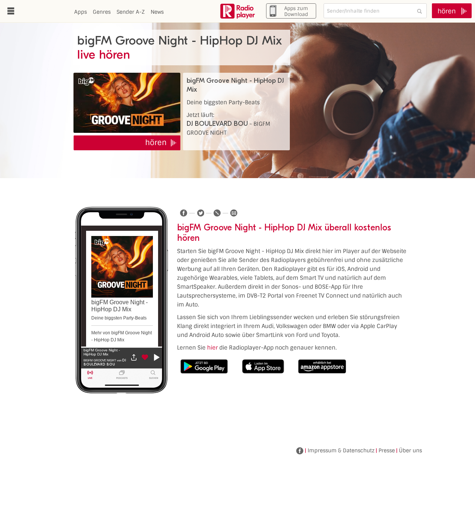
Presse (387, 450)
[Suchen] (419, 11)
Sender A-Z (131, 12)
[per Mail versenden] (234, 213)
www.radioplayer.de (237, 11)
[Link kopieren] (217, 213)
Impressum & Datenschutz (341, 450)
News (157, 12)
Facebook (300, 451)
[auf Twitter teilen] (200, 213)
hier (212, 347)
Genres (102, 12)
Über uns (410, 450)
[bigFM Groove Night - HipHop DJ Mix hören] (126, 103)
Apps (80, 12)
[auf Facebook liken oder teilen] (183, 213)
